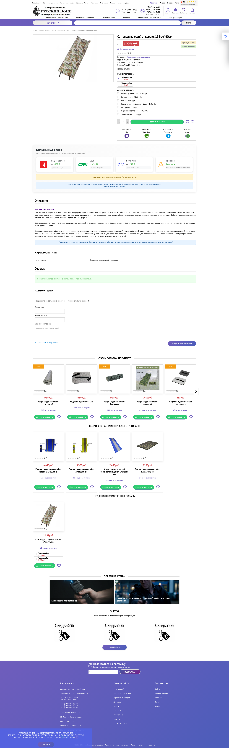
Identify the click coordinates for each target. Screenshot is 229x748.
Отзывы (117, 719)
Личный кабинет (162, 693)
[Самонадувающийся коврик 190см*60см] (48, 515)
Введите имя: (40, 307)
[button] (187, 122)
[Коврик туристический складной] (147, 378)
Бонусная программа (122, 693)
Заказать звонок (152, 15)
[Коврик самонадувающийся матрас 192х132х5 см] (48, 445)
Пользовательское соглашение (143, 745)
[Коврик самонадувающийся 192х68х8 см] (81, 445)
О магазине (118, 715)
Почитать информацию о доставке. (114, 186)
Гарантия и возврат (122, 698)
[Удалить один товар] (118, 121)
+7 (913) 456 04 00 (69, 708)
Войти (157, 689)
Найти (188, 23)
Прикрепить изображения (47, 342)
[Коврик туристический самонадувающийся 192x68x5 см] (114, 445)
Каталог (51, 22)
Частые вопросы (120, 723)
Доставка (117, 702)
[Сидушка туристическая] (81, 378)
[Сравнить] (192, 122)
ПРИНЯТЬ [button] (46, 744)
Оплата (116, 706)
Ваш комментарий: (43, 324)
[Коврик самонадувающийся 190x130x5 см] (147, 445)
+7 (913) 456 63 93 (69, 704)
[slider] (122, 53)
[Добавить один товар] (127, 121)
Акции (162, 3)
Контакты (118, 711)
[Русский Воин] (52, 11)
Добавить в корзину (157, 122)
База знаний (119, 689)
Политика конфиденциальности (117, 745)
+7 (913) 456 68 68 (69, 706)
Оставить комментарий (182, 344)
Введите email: (41, 315)
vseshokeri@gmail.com (71, 712)
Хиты (177, 3)
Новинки (170, 3)
